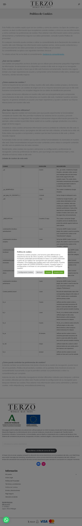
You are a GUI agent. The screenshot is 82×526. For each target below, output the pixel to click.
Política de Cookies (35, 262)
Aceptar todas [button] (58, 272)
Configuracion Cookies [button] (25, 272)
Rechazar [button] (40, 272)
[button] (6, 520)
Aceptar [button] (48, 272)
